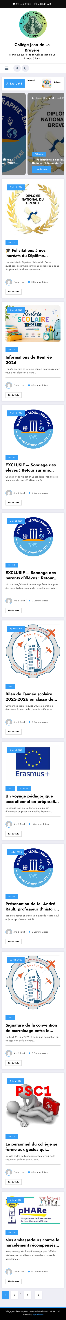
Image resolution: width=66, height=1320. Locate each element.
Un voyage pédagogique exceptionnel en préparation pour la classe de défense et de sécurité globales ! (33, 798)
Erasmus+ (23, 788)
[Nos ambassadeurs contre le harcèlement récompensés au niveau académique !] (33, 1209)
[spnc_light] (25, 68)
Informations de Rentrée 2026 (29, 360)
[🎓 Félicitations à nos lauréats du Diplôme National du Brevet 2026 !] (33, 208)
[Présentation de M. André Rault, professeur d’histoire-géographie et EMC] (33, 867)
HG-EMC (11, 457)
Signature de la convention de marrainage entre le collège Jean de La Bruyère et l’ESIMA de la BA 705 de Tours (33, 1028)
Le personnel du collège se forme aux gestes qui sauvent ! (31, 1147)
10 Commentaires (40, 824)
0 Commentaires (39, 282)
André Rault (19, 493)
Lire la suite (19, 169)
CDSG (10, 686)
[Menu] (6, 68)
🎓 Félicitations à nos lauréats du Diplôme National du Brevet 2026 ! (32, 161)
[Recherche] (17, 68)
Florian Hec (18, 98)
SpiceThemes (38, 1314)
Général (16, 154)
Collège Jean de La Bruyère (32, 47)
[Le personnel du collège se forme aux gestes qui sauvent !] (33, 1102)
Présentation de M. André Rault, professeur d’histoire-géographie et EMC (32, 906)
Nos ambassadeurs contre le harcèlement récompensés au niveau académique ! (32, 1242)
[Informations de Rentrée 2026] (33, 323)
